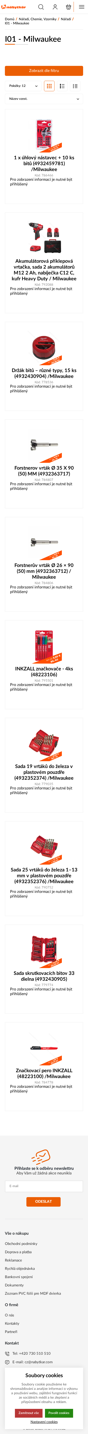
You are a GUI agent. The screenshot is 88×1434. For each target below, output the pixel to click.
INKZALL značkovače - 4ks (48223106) (44, 672)
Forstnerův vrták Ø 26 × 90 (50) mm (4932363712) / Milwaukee (44, 571)
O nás (9, 1315)
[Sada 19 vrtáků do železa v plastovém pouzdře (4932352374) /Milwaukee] (44, 743)
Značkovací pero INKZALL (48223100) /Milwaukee (44, 1073)
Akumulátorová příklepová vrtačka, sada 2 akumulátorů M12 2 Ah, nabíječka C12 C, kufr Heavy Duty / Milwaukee (44, 270)
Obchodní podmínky (21, 1244)
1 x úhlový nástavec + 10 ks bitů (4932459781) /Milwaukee (44, 163)
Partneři (11, 1332)
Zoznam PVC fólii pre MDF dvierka (33, 1293)
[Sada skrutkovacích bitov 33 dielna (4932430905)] (44, 950)
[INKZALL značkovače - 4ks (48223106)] (44, 645)
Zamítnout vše (29, 1413)
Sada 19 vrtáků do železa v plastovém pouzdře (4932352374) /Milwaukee (44, 772)
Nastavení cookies (44, 1422)
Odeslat (43, 1201)
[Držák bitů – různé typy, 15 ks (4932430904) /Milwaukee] (44, 347)
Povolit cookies (58, 1413)
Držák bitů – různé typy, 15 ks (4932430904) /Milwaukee (44, 373)
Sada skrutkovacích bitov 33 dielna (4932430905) (44, 976)
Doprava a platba (18, 1252)
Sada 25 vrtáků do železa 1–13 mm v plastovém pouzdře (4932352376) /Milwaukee (44, 876)
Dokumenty (14, 1285)
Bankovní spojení (19, 1277)
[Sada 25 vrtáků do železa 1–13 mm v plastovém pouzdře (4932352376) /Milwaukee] (44, 846)
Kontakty (12, 1323)
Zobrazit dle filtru (44, 71)
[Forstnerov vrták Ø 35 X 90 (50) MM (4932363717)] (44, 444)
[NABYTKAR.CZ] (13, 7)
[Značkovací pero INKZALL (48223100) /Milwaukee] (44, 1047)
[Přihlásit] (55, 6)
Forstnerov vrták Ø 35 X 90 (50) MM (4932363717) (44, 471)
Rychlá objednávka (20, 1269)
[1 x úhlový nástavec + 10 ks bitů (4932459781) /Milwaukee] (44, 134)
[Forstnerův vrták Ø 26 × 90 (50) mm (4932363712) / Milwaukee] (44, 542)
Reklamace (13, 1260)
